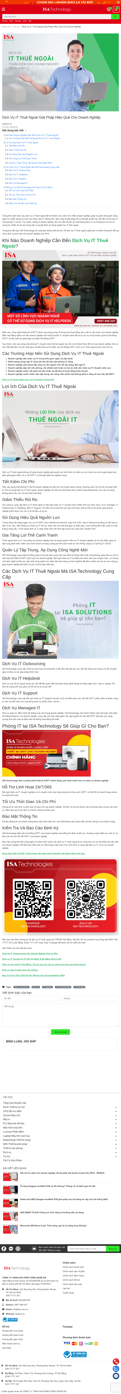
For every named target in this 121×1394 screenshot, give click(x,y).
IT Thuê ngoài (79, 987)
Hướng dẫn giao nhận (12, 1339)
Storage (18, 21)
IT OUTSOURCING (63, 987)
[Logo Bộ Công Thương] (10, 1319)
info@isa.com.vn (20, 1309)
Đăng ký (113, 1248)
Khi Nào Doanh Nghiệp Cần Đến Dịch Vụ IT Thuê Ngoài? (32, 135)
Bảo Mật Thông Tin (18, 199)
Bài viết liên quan (14, 1168)
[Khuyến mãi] (60, 2)
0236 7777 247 (12, 1376)
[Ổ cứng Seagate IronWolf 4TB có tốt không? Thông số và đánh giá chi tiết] (10, 1190)
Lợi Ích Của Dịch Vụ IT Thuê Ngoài (21, 142)
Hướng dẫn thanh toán (12, 1335)
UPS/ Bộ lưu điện (12, 1111)
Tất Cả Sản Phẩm (12, 1160)
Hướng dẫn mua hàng (12, 1330)
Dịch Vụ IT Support (17, 178)
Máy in (6, 1119)
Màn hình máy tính (12, 1127)
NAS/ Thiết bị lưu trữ (14, 1107)
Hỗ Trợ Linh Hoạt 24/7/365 (21, 190)
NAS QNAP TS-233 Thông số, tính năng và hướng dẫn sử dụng (52, 1212)
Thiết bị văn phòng (13, 1148)
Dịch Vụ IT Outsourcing (19, 170)
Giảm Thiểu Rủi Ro (18, 150)
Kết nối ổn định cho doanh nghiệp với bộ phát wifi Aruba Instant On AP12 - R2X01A (62, 1173)
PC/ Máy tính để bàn (13, 1123)
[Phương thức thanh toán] (81, 1343)
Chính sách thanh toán (73, 1267)
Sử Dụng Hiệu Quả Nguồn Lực (23, 154)
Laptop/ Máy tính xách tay (16, 1135)
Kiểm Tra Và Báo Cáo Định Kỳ (23, 203)
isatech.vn (20, 1314)
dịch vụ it (36, 987)
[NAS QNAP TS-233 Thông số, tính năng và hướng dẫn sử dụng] (10, 1216)
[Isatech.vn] (60, 9)
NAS (11, 21)
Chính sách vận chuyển (74, 1271)
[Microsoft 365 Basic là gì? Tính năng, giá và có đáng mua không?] (10, 1229)
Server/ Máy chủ (11, 1115)
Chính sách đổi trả (71, 1280)
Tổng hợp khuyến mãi (14, 1102)
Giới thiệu (6, 1348)
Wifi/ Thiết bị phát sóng (15, 1143)
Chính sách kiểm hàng (73, 1275)
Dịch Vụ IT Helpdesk (18, 174)
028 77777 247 (13, 1295)
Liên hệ (66, 1288)
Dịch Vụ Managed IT (18, 183)
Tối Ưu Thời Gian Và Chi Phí (22, 194)
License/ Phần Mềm (13, 1131)
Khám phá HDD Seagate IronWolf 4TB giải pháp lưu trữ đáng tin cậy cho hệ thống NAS (64, 1199)
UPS (25, 21)
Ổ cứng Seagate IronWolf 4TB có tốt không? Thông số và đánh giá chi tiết (57, 1186)
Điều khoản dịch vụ (11, 1343)
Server (5, 21)
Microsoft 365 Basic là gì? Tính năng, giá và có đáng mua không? (53, 1225)
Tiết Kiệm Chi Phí (17, 145)
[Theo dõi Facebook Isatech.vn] (3, 1248)
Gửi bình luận (60, 1032)
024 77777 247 (12, 1384)
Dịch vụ (7, 1152)
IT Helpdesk (47, 987)
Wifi (29, 21)
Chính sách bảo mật (72, 1284)
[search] (115, 16)
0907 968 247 (20, 1304)
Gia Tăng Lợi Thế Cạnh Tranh (23, 158)
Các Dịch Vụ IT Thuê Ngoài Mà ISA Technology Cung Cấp (32, 167)
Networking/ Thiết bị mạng (17, 1139)
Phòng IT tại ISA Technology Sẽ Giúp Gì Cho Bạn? (29, 187)
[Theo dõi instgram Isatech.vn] (18, 1248)
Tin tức (6, 1156)
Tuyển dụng (68, 1292)
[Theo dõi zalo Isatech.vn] (11, 1248)
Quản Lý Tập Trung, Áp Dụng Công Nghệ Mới (30, 162)
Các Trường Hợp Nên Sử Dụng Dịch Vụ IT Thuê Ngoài (34, 138)
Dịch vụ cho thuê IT (21, 987)
